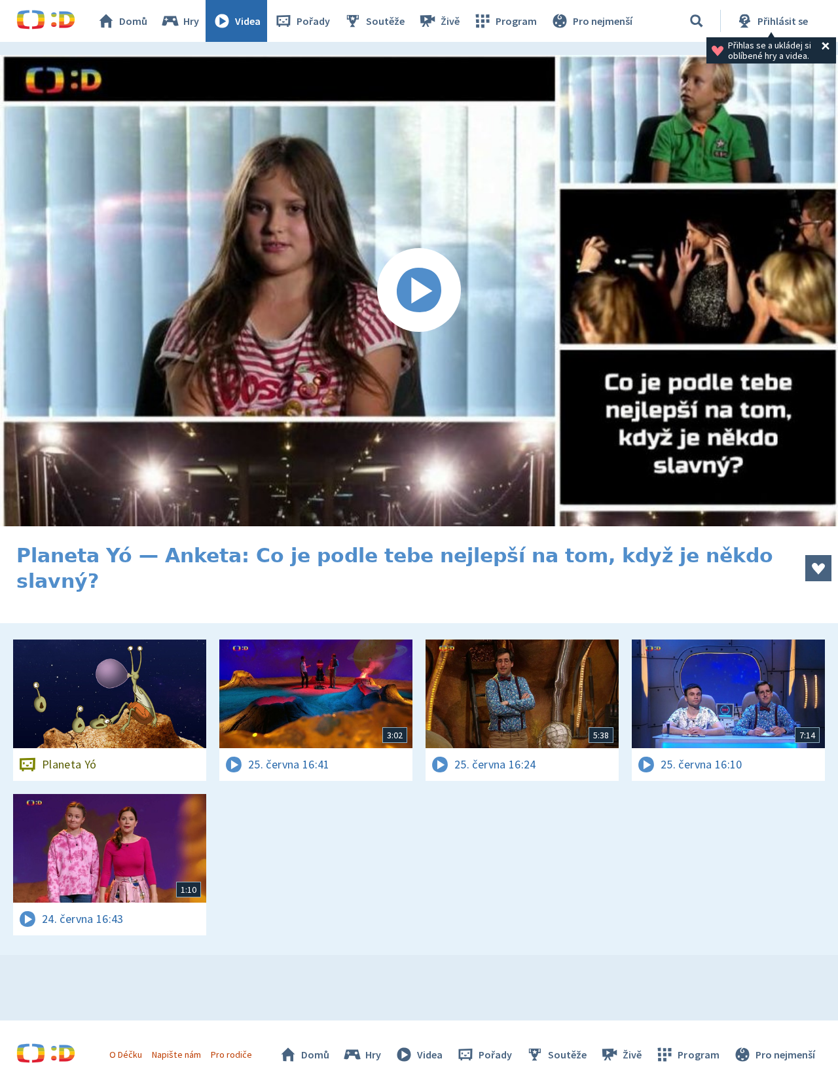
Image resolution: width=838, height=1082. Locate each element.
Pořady (313, 20)
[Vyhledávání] (696, 21)
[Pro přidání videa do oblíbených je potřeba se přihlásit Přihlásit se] (818, 568)
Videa (248, 20)
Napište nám (176, 1054)
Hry (191, 20)
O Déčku (125, 1054)
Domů (133, 20)
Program (516, 20)
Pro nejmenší (602, 20)
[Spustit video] (419, 290)
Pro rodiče (231, 1054)
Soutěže (385, 20)
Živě (450, 20)
